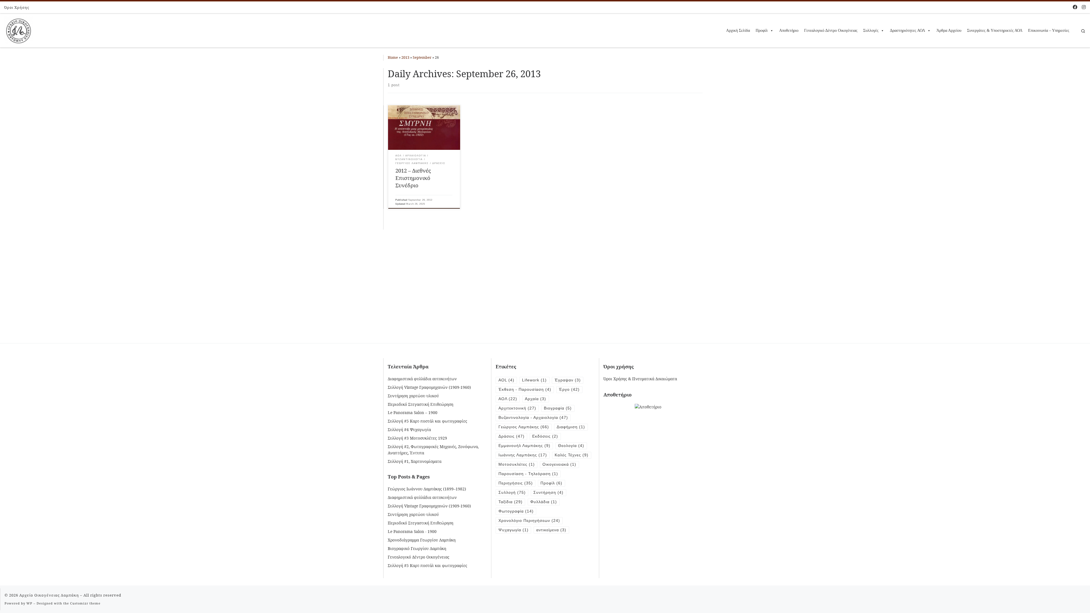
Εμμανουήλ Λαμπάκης (524, 446)
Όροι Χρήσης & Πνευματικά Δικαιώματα (640, 378)
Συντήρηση (548, 492)
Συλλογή (512, 492)
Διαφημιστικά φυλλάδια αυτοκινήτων (422, 378)
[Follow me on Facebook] (1075, 7)
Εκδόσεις (545, 436)
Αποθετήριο (788, 30)
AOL (506, 380)
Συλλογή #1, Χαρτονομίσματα (414, 461)
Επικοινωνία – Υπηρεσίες (1048, 30)
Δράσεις (511, 436)
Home (393, 57)
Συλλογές (871, 30)
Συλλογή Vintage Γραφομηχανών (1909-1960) (429, 387)
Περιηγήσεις (515, 483)
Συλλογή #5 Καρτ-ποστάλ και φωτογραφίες (427, 421)
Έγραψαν (568, 380)
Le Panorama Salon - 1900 (412, 531)
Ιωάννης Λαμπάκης (522, 455)
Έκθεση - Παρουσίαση (524, 389)
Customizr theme (85, 603)
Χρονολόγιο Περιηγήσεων (529, 520)
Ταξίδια (510, 502)
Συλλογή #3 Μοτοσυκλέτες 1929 (417, 438)
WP (29, 603)
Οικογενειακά (559, 464)
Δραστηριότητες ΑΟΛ (907, 30)
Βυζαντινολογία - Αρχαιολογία (533, 417)
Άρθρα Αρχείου (948, 30)
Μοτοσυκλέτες (516, 464)
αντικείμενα (551, 530)
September (422, 57)
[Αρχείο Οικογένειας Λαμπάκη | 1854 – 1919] (18, 30)
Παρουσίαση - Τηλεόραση (528, 474)
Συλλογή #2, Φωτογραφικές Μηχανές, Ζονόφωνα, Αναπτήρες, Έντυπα (433, 449)
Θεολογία (571, 446)
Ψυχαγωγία (513, 530)
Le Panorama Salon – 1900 (412, 412)
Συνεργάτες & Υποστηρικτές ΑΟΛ (994, 30)
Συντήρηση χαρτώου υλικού (413, 395)
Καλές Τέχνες (571, 455)
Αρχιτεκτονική (517, 408)
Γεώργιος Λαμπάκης (523, 427)
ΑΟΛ (507, 399)
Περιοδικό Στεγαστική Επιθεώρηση (420, 404)
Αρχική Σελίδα (738, 30)
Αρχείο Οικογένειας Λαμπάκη (49, 595)
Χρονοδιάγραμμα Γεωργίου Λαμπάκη (422, 540)
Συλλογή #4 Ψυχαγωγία (409, 429)
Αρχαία (535, 399)
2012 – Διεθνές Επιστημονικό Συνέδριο (413, 178)
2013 (405, 57)
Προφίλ (762, 30)
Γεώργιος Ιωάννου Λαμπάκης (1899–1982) (427, 489)
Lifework (534, 380)
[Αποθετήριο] (648, 406)
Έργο (569, 389)
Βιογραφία (558, 408)
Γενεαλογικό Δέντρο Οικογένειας (831, 30)
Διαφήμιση (571, 427)
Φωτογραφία (516, 511)
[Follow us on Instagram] (1084, 7)
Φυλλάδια (543, 502)
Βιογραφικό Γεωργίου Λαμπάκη (417, 548)
